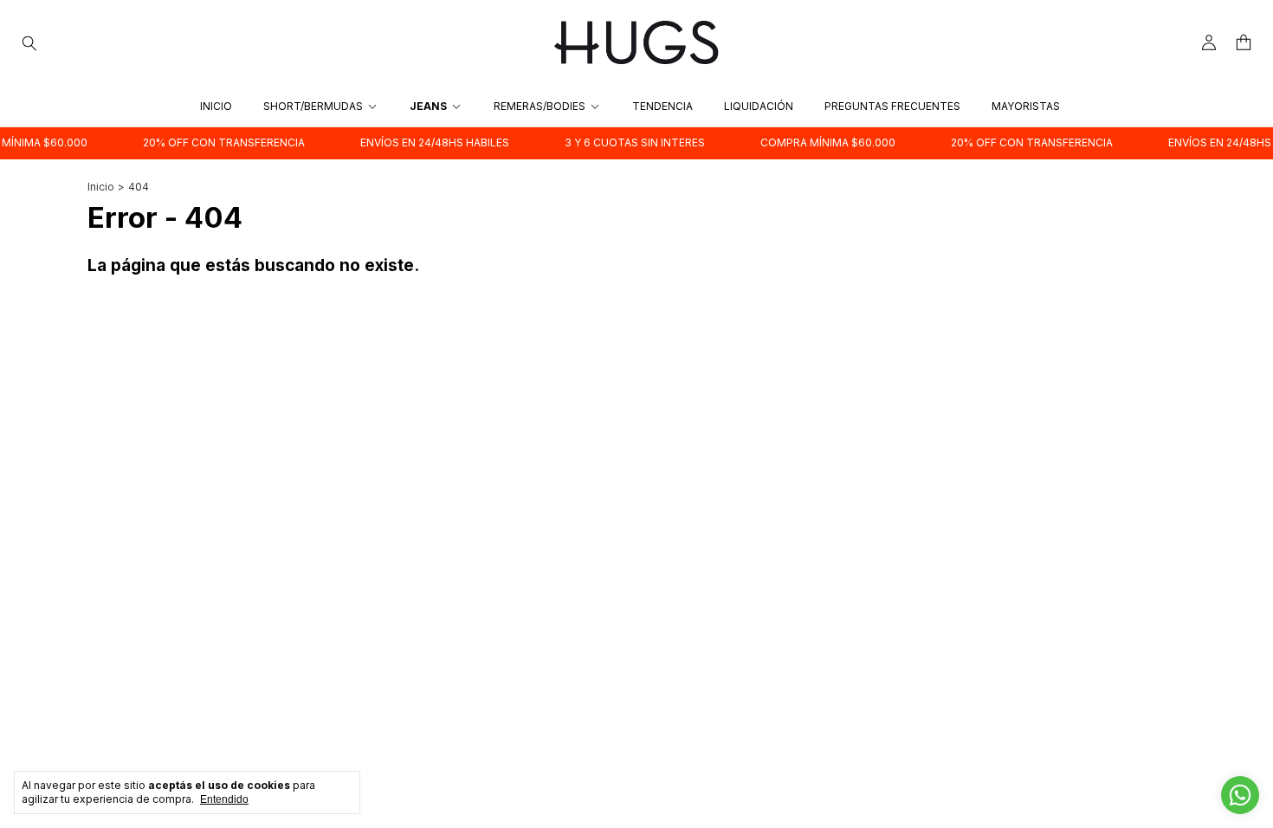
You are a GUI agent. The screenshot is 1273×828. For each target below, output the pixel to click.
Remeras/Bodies (539, 106)
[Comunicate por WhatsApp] (1240, 795)
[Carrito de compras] (1243, 43)
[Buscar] (29, 42)
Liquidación (758, 106)
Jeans (428, 106)
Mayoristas (1026, 106)
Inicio (216, 106)
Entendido (224, 799)
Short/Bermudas (313, 106)
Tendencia (662, 106)
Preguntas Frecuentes (892, 106)
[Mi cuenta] (1209, 43)
